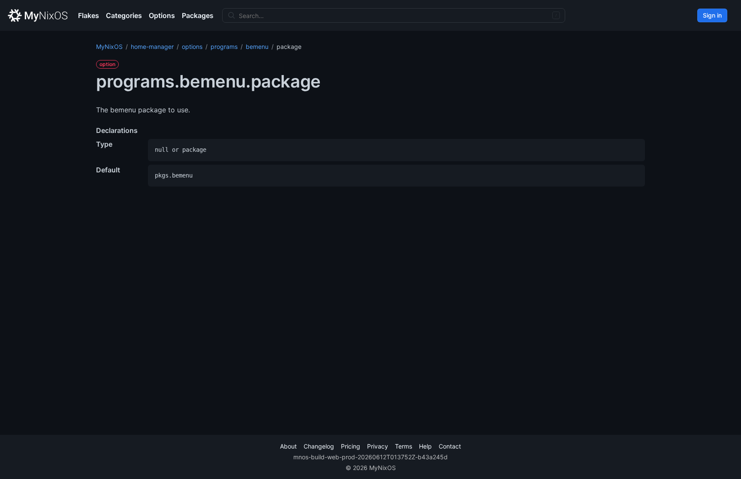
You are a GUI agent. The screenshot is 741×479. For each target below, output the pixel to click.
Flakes (88, 15)
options (192, 46)
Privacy (377, 446)
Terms (403, 446)
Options (162, 15)
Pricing (350, 446)
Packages (198, 15)
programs (224, 46)
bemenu (257, 46)
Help (425, 446)
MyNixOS (109, 46)
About (288, 446)
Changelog (319, 446)
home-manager (152, 46)
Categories (124, 15)
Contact (450, 446)
